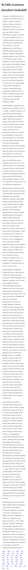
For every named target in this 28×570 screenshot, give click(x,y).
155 (21, 557)
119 (12, 555)
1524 (4, 551)
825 (21, 561)
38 (7, 557)
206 (16, 555)
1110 (13, 553)
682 (3, 559)
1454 (17, 559)
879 (22, 553)
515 (8, 568)
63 (3, 566)
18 (12, 564)
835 (16, 564)
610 (8, 564)
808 (8, 555)
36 (13, 551)
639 (17, 553)
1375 (17, 561)
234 (22, 551)
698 (21, 555)
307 (12, 559)
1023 (4, 553)
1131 (21, 559)
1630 (8, 551)
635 (11, 557)
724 (3, 555)
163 (8, 553)
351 (24, 566)
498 (8, 559)
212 (8, 561)
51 (11, 566)
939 (3, 568)
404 (12, 561)
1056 (21, 564)
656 (20, 566)
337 (3, 561)
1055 (17, 551)
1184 (4, 564)
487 (3, 557)
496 (7, 566)
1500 (16, 557)
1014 (15, 566)
